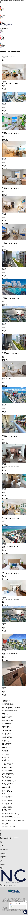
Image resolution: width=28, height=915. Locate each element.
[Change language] (1, 7)
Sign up (1, 23)
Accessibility (2, 864)
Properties (2, 846)
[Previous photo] (3, 73)
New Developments (3, 28)
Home (1, 842)
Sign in (4, 23)
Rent (1, 27)
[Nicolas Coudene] (13, 882)
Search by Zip (3, 856)
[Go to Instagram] (0, 2)
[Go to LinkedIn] (0, 6)
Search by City (3, 853)
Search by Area (3, 857)
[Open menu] (0, 50)
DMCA (1, 863)
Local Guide (2, 852)
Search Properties (4, 848)
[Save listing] (2, 81)
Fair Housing (2, 866)
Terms (1, 861)
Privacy (1, 860)
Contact (1, 31)
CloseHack (8, 886)
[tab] (14, 57)
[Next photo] (25, 73)
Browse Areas (3, 850)
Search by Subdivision (4, 854)
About (1, 29)
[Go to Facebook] (0, 1)
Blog (1, 30)
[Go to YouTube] (0, 834)
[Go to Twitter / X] (0, 3)
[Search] (2, 63)
